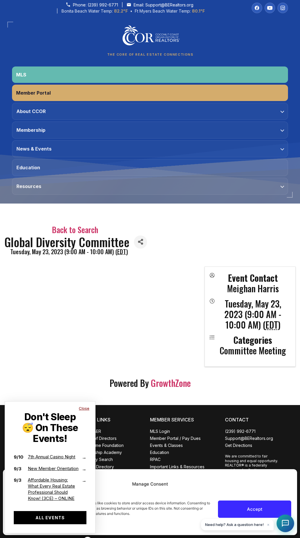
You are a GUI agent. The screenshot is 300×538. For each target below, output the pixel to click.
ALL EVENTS (50, 517)
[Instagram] (282, 8)
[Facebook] (257, 8)
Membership (30, 130)
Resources (28, 186)
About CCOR (31, 111)
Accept (254, 509)
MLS (21, 75)
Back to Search (75, 229)
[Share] (140, 242)
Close (84, 408)
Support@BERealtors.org (169, 4)
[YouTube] (270, 8)
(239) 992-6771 (103, 4)
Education (28, 167)
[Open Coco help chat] (285, 523)
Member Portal (33, 93)
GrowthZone (171, 383)
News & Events (34, 149)
